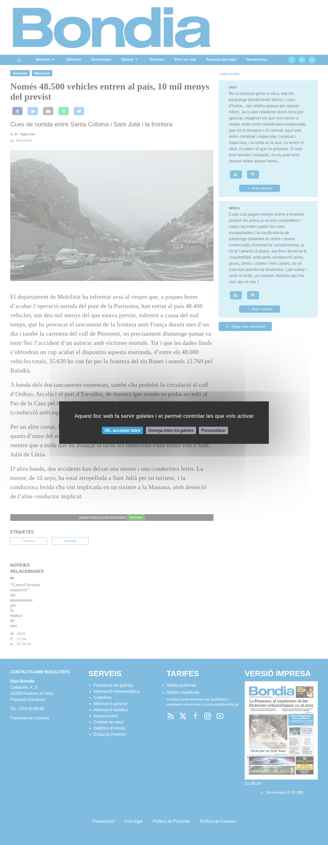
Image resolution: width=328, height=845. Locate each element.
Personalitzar (213, 430)
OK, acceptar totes (122, 430)
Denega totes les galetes (170, 430)
